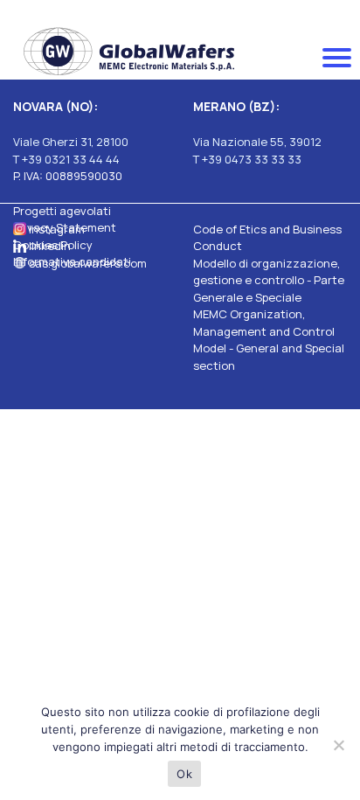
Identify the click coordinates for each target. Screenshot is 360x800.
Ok (184, 774)
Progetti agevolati (62, 211)
